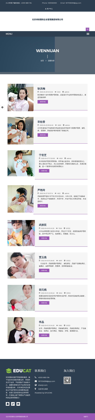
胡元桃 (43, 289)
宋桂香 (41, 121)
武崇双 (43, 224)
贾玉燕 (43, 257)
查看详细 (43, 102)
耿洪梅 (41, 88)
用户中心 (50, 9)
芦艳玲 (41, 190)
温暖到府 (51, 61)
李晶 (41, 322)
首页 (42, 61)
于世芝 (43, 155)
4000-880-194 (43, 377)
